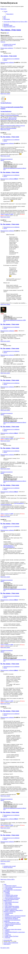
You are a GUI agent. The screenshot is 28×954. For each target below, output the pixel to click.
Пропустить (3, 8)
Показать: (4, 870)
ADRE (2, 313)
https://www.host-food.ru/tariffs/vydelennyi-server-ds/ (13, 125)
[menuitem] (9, 14)
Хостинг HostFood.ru (6, 102)
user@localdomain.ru (19, 503)
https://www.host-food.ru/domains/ (8, 128)
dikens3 (2, 160)
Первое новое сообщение (7, 48)
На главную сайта (5, 947)
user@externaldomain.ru (6, 504)
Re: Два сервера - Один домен (10, 137)
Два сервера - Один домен (11, 30)
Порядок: (14, 871)
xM (8, 32)
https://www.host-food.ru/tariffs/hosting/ (10, 115)
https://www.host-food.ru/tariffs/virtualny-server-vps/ (9, 118)
